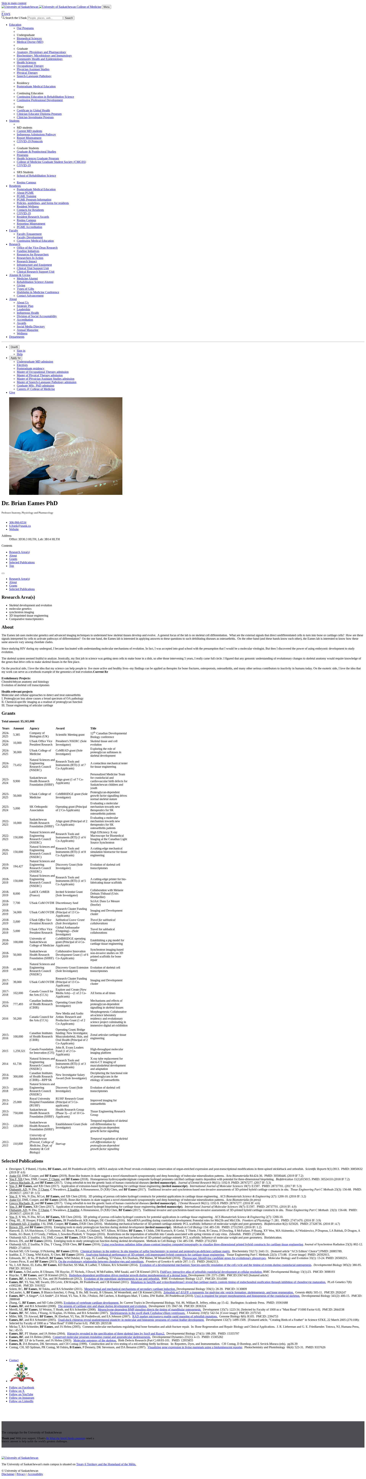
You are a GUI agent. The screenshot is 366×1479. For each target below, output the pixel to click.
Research (14, 244)
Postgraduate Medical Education (36, 86)
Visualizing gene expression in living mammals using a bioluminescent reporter (195, 1347)
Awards (21, 323)
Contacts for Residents (30, 210)
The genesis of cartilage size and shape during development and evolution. (102, 1306)
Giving (21, 285)
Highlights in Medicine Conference (38, 292)
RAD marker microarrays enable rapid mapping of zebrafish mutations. (175, 1316)
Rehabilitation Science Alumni (35, 282)
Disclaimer (8, 1474)
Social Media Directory (31, 326)
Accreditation (25, 319)
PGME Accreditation (29, 227)
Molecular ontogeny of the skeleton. (95, 1340)
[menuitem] (186, 71)
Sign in (21, 350)
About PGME (25, 192)
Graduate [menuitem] (22, 48)
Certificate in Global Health (33, 110)
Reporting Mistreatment (31, 223)
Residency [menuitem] (23, 83)
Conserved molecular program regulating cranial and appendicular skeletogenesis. (102, 1337)
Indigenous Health (28, 312)
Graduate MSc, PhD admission (35, 385)
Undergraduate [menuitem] (26, 35)
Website (14, 529)
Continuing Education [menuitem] (30, 93)
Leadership (23, 309)
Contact (13, 1360)
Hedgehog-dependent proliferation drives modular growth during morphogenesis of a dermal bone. (128, 1275)
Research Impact (27, 261)
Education (15, 24)
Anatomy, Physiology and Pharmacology (41, 52)
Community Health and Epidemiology (40, 59)
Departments (16, 336)
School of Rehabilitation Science (36, 175)
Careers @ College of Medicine (36, 389)
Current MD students (29, 131)
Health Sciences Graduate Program (38, 158)
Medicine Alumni (27, 278)
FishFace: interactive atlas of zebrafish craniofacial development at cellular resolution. (211, 1271)
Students (14, 120)
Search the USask (16, 17)
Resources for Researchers (33, 254)
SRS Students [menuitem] (25, 172)
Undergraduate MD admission (35, 361)
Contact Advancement (30, 295)
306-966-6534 (17, 522)
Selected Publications (22, 562)
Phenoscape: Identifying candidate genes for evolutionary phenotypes (224, 1258)
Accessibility (35, 1474)
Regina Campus (26, 182)
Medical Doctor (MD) (30, 41)
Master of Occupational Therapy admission (43, 371)
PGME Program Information (34, 199)
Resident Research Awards (33, 216)
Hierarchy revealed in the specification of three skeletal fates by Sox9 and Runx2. (116, 1333)
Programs (22, 155)
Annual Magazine (27, 330)
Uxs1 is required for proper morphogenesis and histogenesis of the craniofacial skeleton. (247, 1295)
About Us (23, 302)
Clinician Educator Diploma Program (39, 113)
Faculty (13, 230)
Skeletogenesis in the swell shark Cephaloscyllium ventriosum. (147, 1313)
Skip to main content (14, 3)
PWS (6, 14)
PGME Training (26, 196)
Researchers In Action (30, 258)
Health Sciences (26, 62)
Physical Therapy (27, 72)
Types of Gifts (25, 288)
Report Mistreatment (29, 137)
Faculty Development (30, 237)
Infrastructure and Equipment (34, 264)
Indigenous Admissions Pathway (36, 134)
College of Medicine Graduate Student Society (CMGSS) (51, 161)
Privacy (21, 1474)
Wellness (22, 333)
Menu (107, 7)
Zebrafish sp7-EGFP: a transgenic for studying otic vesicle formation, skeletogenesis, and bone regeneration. (229, 1292)
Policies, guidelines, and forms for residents (43, 203)
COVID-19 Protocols (30, 141)
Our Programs (25, 28)
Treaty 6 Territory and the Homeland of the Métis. (106, 1464)
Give (12, 392)
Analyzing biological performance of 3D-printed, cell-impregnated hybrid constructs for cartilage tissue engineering (154, 1254)
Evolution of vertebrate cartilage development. (91, 1302)
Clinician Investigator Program (35, 117)
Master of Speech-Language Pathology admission (46, 382)
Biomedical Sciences (29, 38)
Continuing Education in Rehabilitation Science (45, 96)
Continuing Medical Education (35, 240)
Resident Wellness (28, 206)
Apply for (16, 358)
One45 (14, 347)
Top (11, 565)
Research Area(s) (19, 552)
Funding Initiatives (28, 251)
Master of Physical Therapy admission (40, 375)
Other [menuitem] (20, 107)
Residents (15, 185)
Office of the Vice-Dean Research (37, 247)
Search (69, 18)
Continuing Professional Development (40, 100)
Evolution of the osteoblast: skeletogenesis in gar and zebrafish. (122, 1278)
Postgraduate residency (30, 368)
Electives (22, 365)
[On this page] (3, 573)
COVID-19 (24, 165)
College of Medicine (89, 6)
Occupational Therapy (30, 65)
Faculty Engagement (29, 234)
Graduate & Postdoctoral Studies (36, 151)
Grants (13, 559)
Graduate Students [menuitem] (28, 148)
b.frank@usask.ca (20, 525)
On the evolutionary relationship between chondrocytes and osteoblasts (101, 1261)
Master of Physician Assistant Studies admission (45, 378)
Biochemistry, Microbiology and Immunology (44, 55)
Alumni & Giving (19, 275)
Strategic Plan (25, 306)
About (13, 299)
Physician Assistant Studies (33, 69)
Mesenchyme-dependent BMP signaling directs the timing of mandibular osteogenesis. (149, 1309)
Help (20, 354)
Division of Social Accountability (37, 316)
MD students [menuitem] (24, 127)
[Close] (3, 11)
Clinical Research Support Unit (35, 271)
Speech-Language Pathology (34, 76)
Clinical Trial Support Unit (33, 268)
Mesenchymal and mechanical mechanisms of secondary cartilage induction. (130, 1289)
